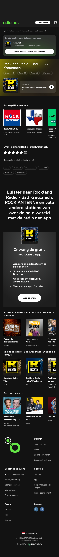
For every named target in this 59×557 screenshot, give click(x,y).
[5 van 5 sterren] (21, 153)
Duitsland (17, 168)
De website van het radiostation (17, 160)
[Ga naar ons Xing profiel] (42, 509)
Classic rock (9, 73)
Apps (36, 480)
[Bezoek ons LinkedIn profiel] (36, 509)
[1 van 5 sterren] (5, 153)
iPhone (8, 510)
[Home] (4, 31)
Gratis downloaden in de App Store (29, 52)
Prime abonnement (42, 493)
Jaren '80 (22, 73)
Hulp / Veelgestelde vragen (42, 486)
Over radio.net (40, 445)
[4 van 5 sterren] (17, 153)
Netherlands (31, 533)
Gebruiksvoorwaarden (14, 475)
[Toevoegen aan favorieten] (46, 64)
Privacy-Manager (12, 495)
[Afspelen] (51, 87)
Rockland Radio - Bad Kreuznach (34, 89)
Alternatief (47, 73)
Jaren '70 (34, 73)
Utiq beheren (10, 490)
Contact (37, 475)
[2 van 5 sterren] (9, 153)
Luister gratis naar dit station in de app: (23, 38)
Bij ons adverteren (42, 455)
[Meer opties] (54, 64)
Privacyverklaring (12, 480)
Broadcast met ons (42, 460)
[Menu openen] (55, 22)
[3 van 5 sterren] (13, 153)
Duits (7, 168)
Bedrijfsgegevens (12, 485)
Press (36, 450)
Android (8, 520)
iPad (6, 515)
